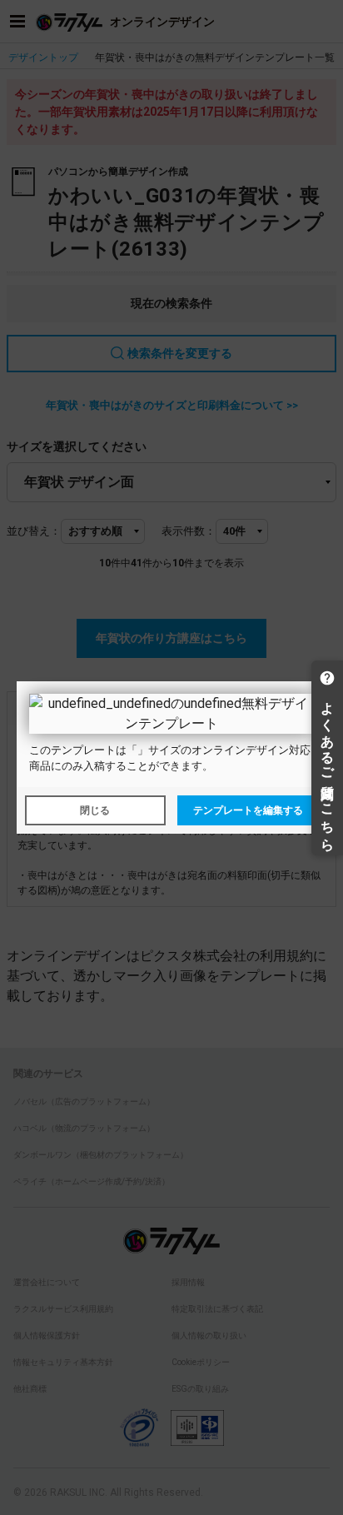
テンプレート (83, 750)
